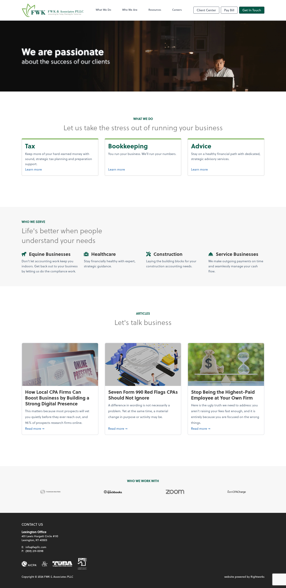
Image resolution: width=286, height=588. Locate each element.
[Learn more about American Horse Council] (82, 564)
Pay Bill (229, 10)
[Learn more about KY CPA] (44, 564)
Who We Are (129, 10)
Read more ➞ (60, 428)
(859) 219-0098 (34, 551)
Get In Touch (251, 10)
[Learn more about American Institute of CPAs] (29, 564)
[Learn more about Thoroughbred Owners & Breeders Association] (62, 564)
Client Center (206, 10)
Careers (177, 10)
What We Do (103, 10)
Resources (154, 10)
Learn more (40, 169)
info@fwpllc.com (35, 547)
